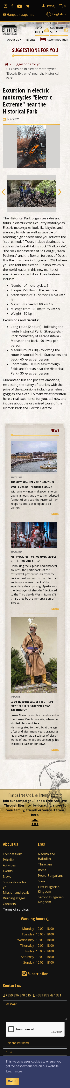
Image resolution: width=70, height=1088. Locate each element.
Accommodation (57, 39)
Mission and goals (16, 892)
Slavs (41, 881)
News (7, 876)
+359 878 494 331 (48, 995)
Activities (9, 865)
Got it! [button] (12, 1081)
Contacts (9, 904)
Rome (42, 870)
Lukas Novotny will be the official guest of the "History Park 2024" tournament (32, 706)
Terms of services (16, 909)
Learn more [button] (14, 1071)
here (34, 815)
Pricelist (8, 859)
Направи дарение (20, 14)
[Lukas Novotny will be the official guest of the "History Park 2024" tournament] (34, 655)
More (55, 514)
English (58, 14)
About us (13, 39)
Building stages (14, 898)
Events (31, 39)
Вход (51, 6)
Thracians (45, 864)
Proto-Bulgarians (50, 875)
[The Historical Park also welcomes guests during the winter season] (34, 456)
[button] (3, 192)
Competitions (13, 854)
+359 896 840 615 (18, 995)
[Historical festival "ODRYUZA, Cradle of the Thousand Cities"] (34, 535)
